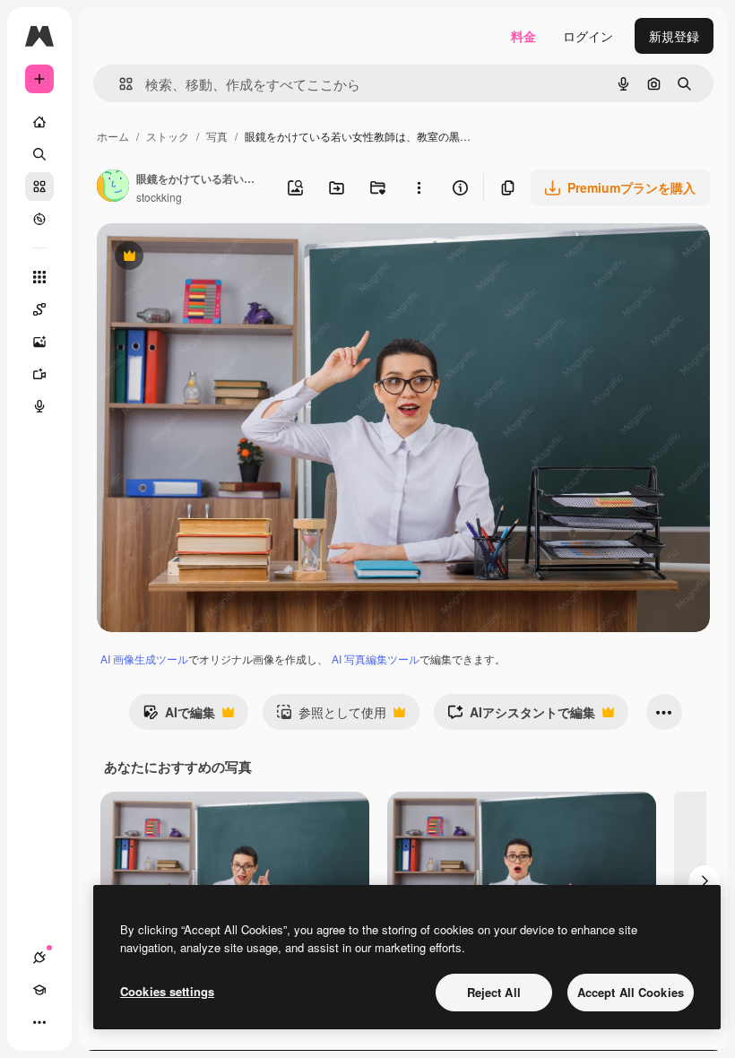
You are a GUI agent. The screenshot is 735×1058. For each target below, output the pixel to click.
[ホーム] (39, 122)
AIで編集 (179, 716)
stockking (159, 196)
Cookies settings (167, 991)
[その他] (39, 1022)
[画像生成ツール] (39, 341)
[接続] (39, 957)
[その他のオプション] (419, 187)
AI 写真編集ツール (375, 658)
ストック (167, 135)
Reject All (494, 992)
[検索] (39, 154)
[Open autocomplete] (118, 84)
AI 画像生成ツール (144, 658)
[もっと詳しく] (39, 218)
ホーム (113, 135)
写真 (217, 135)
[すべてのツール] (39, 277)
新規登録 (674, 36)
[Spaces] (39, 309)
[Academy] (39, 990)
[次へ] (704, 881)
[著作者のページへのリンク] (113, 187)
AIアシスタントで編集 (521, 716)
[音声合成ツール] (39, 406)
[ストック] (39, 186)
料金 (523, 36)
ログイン (588, 36)
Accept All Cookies (630, 992)
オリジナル (220, 257)
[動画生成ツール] (39, 374)
